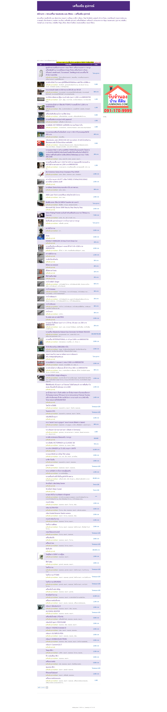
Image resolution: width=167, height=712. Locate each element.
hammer (77, 432)
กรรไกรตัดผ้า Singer (52, 282)
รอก (63, 456)
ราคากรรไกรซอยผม (72, 291)
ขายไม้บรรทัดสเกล (77, 99)
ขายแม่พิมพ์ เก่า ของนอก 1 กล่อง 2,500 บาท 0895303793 (65, 362)
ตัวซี (68, 479)
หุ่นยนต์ (65, 669)
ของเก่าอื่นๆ (90, 23)
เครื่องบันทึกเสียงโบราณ (80, 116)
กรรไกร (61, 314)
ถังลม (47, 236)
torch (60, 197)
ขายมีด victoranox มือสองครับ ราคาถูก (58, 437)
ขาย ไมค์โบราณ (86, 577)
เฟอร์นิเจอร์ (111, 18)
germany (61, 432)
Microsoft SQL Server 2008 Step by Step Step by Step (64, 207)
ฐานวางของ (50, 465)
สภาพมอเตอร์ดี (80, 167)
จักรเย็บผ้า (61, 85)
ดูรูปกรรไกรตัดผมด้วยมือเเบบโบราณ (79, 299)
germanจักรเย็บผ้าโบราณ (71, 85)
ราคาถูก (66, 205)
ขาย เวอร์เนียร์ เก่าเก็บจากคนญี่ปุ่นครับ (58, 471)
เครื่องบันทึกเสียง (63, 116)
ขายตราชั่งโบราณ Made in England (58, 494)
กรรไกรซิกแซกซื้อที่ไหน (78, 306)
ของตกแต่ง (111, 20)
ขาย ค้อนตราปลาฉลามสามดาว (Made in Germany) (63, 430)
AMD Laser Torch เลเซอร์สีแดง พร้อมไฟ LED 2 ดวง (63, 195)
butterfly (82, 109)
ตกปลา (69, 456)
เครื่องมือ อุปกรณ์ (82, 14)
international (62, 342)
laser (64, 197)
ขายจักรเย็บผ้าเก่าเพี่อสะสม (69, 370)
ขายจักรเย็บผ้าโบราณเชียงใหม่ (77, 597)
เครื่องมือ (61, 223)
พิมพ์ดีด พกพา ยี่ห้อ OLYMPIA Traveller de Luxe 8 (62, 202)
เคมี (66, 217)
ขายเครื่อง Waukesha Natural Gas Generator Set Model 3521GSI (68, 332)
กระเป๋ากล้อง (50, 502)
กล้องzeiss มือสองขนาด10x (81, 145)
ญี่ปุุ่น (64, 99)
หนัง (60, 664)
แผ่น (64, 327)
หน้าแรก (40, 14)
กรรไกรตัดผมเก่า (51, 296)
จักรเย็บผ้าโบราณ (51, 595)
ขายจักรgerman (64, 86)
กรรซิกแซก (88, 306)
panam (74, 159)
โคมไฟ (73, 408)
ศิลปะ (80, 18)
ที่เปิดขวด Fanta (51, 270)
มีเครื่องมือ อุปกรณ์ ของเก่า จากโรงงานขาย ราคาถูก (62, 221)
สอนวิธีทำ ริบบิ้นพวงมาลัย (52, 308)
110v (86, 167)
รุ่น (65, 445)
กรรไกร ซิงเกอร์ (61, 286)
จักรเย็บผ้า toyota (54, 372)
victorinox (69, 174)
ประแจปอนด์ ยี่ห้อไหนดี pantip (74, 92)
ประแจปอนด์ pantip (69, 94)
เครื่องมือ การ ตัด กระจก (65, 122)
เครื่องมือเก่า (79, 425)
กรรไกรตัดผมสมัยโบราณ (62, 301)
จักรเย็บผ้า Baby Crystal (54, 489)
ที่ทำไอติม (49, 562)
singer (60, 349)
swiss (60, 174)
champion (78, 174)
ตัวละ (60, 370)
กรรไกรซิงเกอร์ (53, 286)
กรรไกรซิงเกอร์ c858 (75, 284)
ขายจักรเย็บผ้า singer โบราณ (56, 379)
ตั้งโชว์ (78, 370)
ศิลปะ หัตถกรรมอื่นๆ (69, 23)
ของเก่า (64, 18)
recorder (70, 116)
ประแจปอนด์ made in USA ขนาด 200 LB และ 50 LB (63, 90)
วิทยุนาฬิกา (49, 650)
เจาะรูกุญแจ (68, 425)
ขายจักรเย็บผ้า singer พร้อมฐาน (56, 375)
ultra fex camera (81, 510)
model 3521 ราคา (75, 334)
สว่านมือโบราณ (51, 254)
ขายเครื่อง (69, 342)
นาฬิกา (75, 18)
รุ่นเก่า (60, 99)
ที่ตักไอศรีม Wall (51, 276)
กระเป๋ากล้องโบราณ (52, 519)
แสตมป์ (95, 18)
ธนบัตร (55, 20)
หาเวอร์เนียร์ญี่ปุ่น (63, 473)
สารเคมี (70, 217)
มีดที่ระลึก (49, 549)
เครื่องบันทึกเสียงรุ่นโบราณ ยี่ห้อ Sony (58, 114)
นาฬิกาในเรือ (50, 459)
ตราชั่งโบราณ (50, 228)
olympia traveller (73, 205)
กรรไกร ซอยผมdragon (59, 293)
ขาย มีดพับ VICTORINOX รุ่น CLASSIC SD (60, 443)
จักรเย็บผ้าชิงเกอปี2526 (57, 351)
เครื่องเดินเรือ (50, 537)
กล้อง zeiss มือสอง (50, 147)
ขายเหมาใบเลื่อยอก (71, 327)
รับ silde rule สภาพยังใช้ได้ (55, 317)
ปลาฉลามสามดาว (69, 432)
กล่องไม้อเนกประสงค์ (53, 532)
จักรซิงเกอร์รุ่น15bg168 (69, 349)
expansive (61, 425)
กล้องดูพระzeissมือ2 (61, 147)
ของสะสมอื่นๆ (81, 23)
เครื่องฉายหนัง (50, 661)
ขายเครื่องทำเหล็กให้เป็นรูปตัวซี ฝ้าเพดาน (59, 476)
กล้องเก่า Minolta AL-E (53, 606)
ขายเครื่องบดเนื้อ (71, 167)
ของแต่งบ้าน (62, 408)
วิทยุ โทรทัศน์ (88, 18)
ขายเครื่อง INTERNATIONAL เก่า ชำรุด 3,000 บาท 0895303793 (67, 339)
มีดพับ (73, 445)
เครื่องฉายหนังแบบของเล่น (80, 681)
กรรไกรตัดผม (49, 293)
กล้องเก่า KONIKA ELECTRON (56, 639)
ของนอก (61, 365)
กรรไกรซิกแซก (50, 304)
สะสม (83, 250)
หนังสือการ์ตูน (57, 23)
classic (69, 445)
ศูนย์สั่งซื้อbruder (59, 79)
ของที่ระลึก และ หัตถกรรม (53, 18)
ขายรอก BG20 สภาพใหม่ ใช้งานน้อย (58, 454)
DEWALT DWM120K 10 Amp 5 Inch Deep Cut (61, 241)
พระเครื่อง (40, 18)
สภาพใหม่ (74, 456)
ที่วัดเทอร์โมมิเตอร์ (52, 673)
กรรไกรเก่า (49, 311)
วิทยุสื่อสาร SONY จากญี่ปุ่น (55, 554)
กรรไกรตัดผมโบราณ (64, 299)
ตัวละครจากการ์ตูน (100, 20)
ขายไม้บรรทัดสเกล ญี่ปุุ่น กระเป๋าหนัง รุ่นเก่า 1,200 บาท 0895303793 (68, 97)
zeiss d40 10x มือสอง (72, 147)
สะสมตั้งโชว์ (76, 109)
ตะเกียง (61, 20)
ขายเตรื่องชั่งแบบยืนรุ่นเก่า (74, 250)
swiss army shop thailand (84, 127)
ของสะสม (77, 408)
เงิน (64, 217)
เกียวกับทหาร (48, 20)
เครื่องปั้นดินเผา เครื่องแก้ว (85, 20)
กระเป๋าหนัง (69, 99)
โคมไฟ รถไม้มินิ (51, 405)
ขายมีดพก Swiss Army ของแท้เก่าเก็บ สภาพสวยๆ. (62, 187)
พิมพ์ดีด (61, 205)
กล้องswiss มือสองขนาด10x (66, 145)
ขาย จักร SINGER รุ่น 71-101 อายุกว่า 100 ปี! (61, 448)
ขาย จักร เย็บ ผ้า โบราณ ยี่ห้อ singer (68, 378)
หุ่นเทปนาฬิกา (50, 667)
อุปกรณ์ (66, 223)
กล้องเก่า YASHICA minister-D (56, 628)
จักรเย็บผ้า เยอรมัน (55, 86)
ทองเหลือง (61, 137)
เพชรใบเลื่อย (80, 327)
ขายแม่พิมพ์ (67, 365)
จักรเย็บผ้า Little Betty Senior (55, 483)
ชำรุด (76, 342)
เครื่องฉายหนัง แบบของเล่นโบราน (54, 682)
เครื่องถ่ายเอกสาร (50, 79)
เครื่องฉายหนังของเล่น (79, 603)
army (60, 190)
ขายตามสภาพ (62, 167)
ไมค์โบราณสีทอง (51, 524)
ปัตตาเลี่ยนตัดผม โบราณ (65, 499)
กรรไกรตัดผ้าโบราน (64, 284)
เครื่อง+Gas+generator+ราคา (53, 336)
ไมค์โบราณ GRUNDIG (53, 582)
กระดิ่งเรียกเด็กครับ (52, 259)
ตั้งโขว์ (60, 250)
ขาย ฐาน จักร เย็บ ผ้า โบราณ (71, 379)
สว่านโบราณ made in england (67, 497)
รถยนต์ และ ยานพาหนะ (44, 23)
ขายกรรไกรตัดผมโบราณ (82, 497)
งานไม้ (74, 425)
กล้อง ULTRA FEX (52, 508)
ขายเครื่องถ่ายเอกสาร (83, 77)
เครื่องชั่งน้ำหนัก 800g (53, 589)
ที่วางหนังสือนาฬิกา (52, 656)
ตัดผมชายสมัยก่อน (50, 301)
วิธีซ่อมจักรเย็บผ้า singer (70, 351)
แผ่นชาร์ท (64, 159)
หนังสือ (123, 20)
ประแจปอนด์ (62, 92)
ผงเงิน (60, 217)
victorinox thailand (72, 127)
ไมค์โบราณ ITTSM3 (52, 575)
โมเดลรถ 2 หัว (50, 411)
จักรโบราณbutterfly (82, 641)
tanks (69, 159)
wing (60, 159)
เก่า (60, 231)
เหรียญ (70, 18)
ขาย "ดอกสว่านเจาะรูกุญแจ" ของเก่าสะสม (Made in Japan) (65, 422)
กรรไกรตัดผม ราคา (83, 291)
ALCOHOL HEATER (53, 611)
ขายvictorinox (62, 127)
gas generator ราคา (64, 334)
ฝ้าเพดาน (72, 479)
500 (66, 250)
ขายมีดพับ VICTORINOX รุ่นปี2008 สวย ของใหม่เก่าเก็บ (64, 125)
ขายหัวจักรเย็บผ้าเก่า (67, 109)
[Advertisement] (95, 38)
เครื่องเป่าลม (50, 543)
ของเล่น (66, 603)
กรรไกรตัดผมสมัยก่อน (74, 301)
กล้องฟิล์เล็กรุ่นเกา (52, 417)
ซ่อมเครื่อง (74, 77)
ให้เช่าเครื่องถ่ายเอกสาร (65, 77)
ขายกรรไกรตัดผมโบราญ (52, 499)
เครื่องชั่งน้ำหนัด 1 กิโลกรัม (54, 616)
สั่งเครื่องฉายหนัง (76, 664)
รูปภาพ (118, 20)
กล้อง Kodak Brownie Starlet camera (58, 513)
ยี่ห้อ (60, 109)
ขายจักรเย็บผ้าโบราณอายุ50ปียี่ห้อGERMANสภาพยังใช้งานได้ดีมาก (68, 82)
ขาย (74, 217)
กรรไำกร (61, 306)
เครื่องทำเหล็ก (62, 479)
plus (74, 174)
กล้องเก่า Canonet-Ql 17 (54, 644)
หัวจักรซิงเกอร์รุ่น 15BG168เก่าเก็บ (57, 347)
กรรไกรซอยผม (50, 289)
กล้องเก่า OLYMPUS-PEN (54, 633)
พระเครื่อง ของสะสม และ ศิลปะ (59, 14)
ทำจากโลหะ (103, 18)
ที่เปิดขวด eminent (52, 265)
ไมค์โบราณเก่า (77, 527)
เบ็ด (66, 456)
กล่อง (75, 365)
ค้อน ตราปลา (52, 434)
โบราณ (71, 504)
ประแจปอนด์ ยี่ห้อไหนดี (57, 94)
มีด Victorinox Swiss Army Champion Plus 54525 (62, 172)
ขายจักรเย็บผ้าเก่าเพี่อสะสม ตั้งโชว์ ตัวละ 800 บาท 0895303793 (66, 368)
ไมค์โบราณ (49, 567)
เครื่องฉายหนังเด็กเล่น (53, 600)
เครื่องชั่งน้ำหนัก (63, 619)
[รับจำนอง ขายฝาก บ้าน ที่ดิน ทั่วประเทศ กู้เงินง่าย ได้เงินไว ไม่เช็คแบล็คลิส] (117, 112)
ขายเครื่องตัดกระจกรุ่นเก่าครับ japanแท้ (59, 119)
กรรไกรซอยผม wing (77, 499)
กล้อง (75, 504)
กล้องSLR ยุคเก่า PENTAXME (56, 622)
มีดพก (64, 174)
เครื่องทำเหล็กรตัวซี (80, 479)
